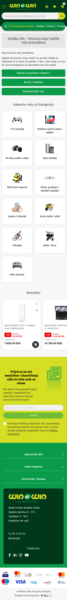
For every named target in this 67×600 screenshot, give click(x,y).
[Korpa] (62, 7)
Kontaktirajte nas (33, 91)
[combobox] (33, 15)
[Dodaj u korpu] (35, 344)
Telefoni (40, 26)
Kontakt (15, 538)
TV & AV (50, 26)
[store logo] (22, 6)
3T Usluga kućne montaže (22, 26)
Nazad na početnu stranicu (33, 73)
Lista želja (54, 6)
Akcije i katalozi (33, 82)
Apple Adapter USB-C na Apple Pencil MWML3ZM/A (19, 327)
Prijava (47, 6)
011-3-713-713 (18, 533)
